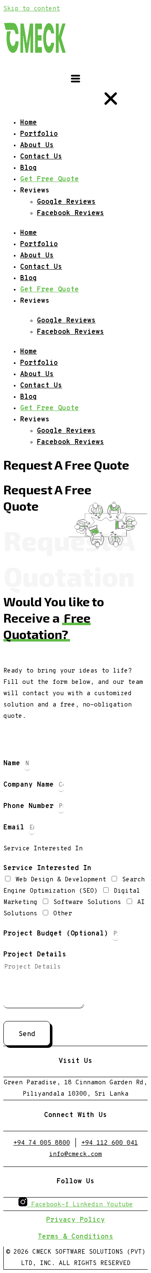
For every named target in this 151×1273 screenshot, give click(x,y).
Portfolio (39, 244)
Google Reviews (66, 321)
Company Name (30, 785)
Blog (28, 278)
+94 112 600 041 (109, 1143)
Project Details (34, 955)
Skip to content (31, 9)
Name (13, 763)
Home (28, 233)
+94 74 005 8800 (41, 1143)
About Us (37, 256)
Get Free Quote (49, 290)
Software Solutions (89, 903)
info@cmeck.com (75, 1155)
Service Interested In (47, 868)
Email (16, 828)
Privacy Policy (75, 1220)
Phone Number (30, 806)
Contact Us (41, 267)
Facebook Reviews (70, 332)
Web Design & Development (63, 880)
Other (62, 914)
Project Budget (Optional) (57, 934)
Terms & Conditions (75, 1237)
